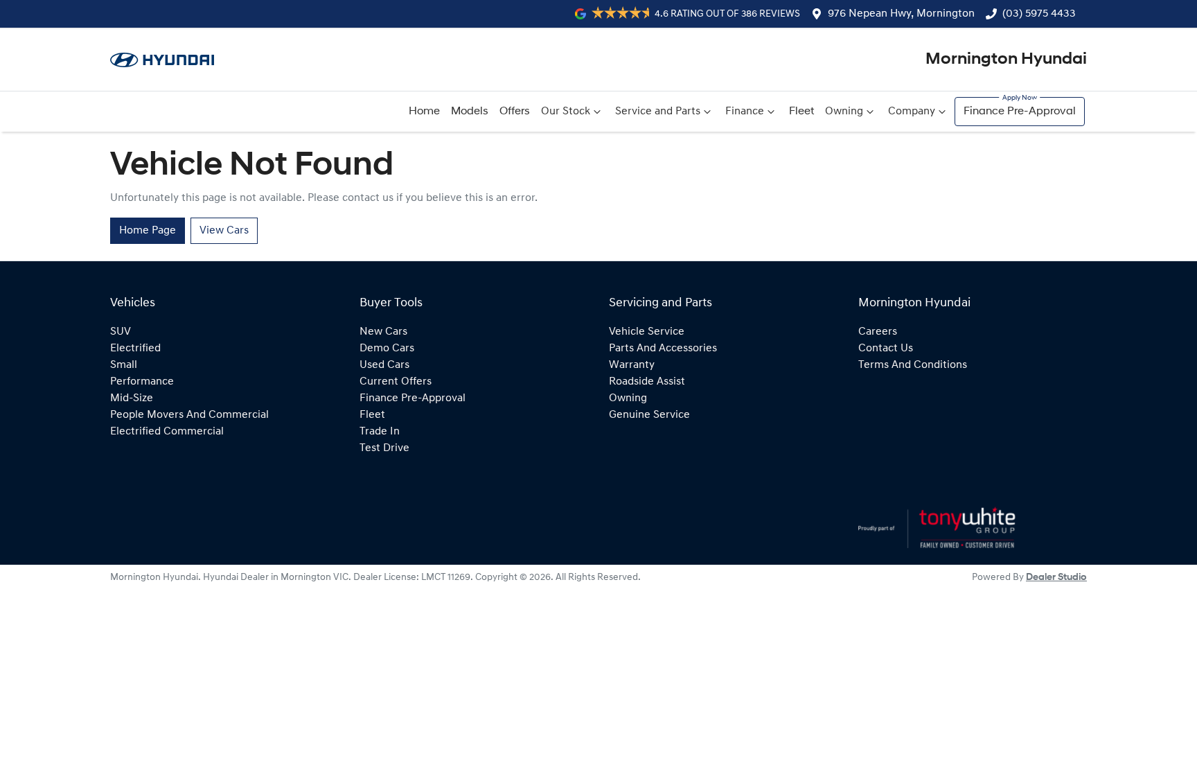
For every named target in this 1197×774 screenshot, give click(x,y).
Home (424, 111)
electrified (135, 348)
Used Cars (384, 365)
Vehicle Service (646, 331)
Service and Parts (657, 111)
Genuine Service (649, 415)
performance (142, 381)
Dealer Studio (1056, 577)
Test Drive (384, 448)
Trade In (380, 431)
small (123, 365)
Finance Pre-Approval (1020, 111)
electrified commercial (167, 431)
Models (469, 111)
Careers (877, 331)
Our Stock (565, 111)
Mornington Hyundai (1006, 59)
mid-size (131, 398)
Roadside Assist (647, 381)
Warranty (632, 365)
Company (911, 111)
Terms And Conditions (912, 365)
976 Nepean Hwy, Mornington (901, 13)
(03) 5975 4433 (1039, 13)
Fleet (801, 111)
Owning (844, 111)
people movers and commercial (189, 415)
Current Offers (396, 381)
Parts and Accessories (663, 348)
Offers (514, 111)
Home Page (147, 230)
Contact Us (885, 348)
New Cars (383, 331)
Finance (744, 111)
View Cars (224, 230)
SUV (120, 331)
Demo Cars (387, 348)
